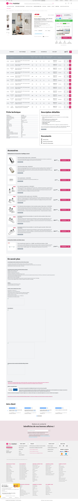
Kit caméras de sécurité (62, 481)
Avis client (54, 51)
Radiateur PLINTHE (48, 469)
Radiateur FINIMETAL (48, 468)
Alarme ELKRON (61, 469)
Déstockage (66, 0)
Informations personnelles (23, 445)
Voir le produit (20, 181)
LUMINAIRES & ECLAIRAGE (37, 484)
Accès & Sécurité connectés (62, 471)
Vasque (33, 481)
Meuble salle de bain (35, 465)
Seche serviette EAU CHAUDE (49, 471)
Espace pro (61, 0)
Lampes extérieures (35, 495)
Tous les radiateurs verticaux (34, 451)
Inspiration (56, 0)
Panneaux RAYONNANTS (9, 480)
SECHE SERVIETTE (22, 464)
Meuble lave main (35, 474)
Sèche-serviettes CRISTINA (22, 472)
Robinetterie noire (35, 479)
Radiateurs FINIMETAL (9, 470)
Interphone (20, 486)
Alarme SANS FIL (61, 470)
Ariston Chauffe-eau (48, 490)
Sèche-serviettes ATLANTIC (22, 467)
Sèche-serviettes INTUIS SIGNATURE (24, 470)
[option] (7, 16)
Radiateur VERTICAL (48, 470)
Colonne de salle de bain (36, 467)
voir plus (16, 410)
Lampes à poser (35, 492)
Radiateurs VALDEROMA (9, 467)
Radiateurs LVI (8, 468)
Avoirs (20, 451)
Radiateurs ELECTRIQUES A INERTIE (10, 479)
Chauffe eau (34, 471)
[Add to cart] (70, 52)
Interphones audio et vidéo (62, 478)
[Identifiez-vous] (65, 3)
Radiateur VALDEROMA (48, 467)
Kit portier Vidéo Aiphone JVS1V (23, 494)
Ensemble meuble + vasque (36, 466)
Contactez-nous (50, 451)
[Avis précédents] (7, 410)
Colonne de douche (35, 468)
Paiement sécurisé (50, 449)
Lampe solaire (34, 493)
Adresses (20, 453)
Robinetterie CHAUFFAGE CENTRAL (50, 473)
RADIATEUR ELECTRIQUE (10, 464)
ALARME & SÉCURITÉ (62, 464)
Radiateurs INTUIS (8, 469)
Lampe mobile (34, 494)
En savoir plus (44, 51)
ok (49, 430)
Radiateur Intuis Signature (49, 492)
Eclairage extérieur (35, 486)
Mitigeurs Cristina (48, 494)
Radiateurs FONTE (8, 474)
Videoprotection (61, 472)
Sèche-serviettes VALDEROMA (23, 471)
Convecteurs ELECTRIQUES (9, 481)
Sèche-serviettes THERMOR (22, 469)
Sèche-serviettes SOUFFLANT (23, 475)
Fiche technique (22, 51)
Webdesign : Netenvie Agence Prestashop (47, 500)
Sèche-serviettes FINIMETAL (22, 468)
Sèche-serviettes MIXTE (22, 474)
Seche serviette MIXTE (48, 472)
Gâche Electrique (21, 495)
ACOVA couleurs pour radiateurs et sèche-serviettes (37, 445)
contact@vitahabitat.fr (9, 448)
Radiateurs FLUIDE (8, 475)
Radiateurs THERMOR (9, 473)
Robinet (34, 472)
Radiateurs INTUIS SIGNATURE (10, 471)
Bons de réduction (21, 454)
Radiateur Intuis (48, 491)
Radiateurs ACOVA (8, 465)
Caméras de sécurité (61, 474)
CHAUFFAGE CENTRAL (49, 464)
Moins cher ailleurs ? (46, 36)
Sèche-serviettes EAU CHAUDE (23, 473)
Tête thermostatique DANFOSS (49, 474)
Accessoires (33, 51)
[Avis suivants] (70, 410)
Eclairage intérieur (35, 485)
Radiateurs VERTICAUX (9, 478)
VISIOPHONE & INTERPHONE (24, 484)
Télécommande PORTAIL (62, 479)
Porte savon (34, 475)
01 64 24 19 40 (43, 0)
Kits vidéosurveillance (61, 473)
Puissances (11, 51)
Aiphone (20, 487)
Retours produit (21, 447)
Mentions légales (50, 445)
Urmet (20, 488)
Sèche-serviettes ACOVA (22, 465)
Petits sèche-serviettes (22, 479)
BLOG (11, 0)
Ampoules (34, 487)
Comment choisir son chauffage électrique (36, 453)
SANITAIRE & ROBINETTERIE (38, 464)
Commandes (21, 449)
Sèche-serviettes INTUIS (22, 466)
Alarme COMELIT (61, 468)
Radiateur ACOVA (48, 466)
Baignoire (34, 469)
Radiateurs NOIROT (8, 466)
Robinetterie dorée (35, 480)
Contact (71, 0)
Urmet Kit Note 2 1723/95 (22, 492)
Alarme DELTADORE (61, 466)
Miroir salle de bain (35, 470)
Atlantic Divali (47, 493)
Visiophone (20, 485)
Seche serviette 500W (22, 478)
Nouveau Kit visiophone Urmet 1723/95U (24, 493)
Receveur (34, 478)
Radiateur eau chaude (48, 465)
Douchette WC (34, 473)
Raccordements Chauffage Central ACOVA (36, 447)
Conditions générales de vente (52, 447)
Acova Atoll (47, 485)
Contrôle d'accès (61, 475)
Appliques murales (35, 488)
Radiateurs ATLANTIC (9, 472)
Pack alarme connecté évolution (63, 480)
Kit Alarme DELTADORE (62, 467)
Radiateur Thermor (48, 489)
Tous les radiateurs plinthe (34, 449)
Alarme (60, 465)
